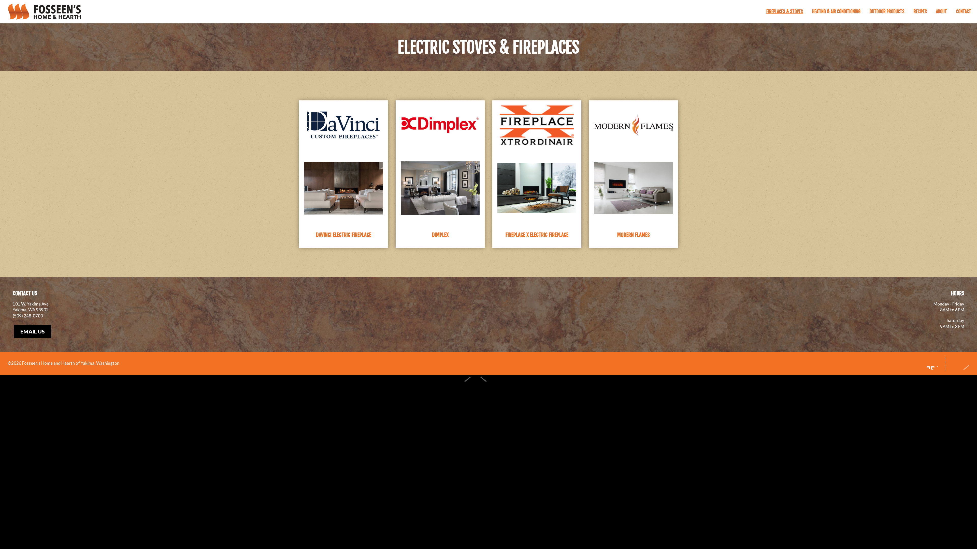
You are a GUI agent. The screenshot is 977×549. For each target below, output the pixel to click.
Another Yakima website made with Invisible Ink (485, 386)
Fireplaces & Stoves (784, 11)
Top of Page (959, 363)
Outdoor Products (887, 11)
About (941, 11)
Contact (963, 11)
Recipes (920, 11)
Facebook (932, 363)
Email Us (32, 331)
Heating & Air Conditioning (836, 11)
